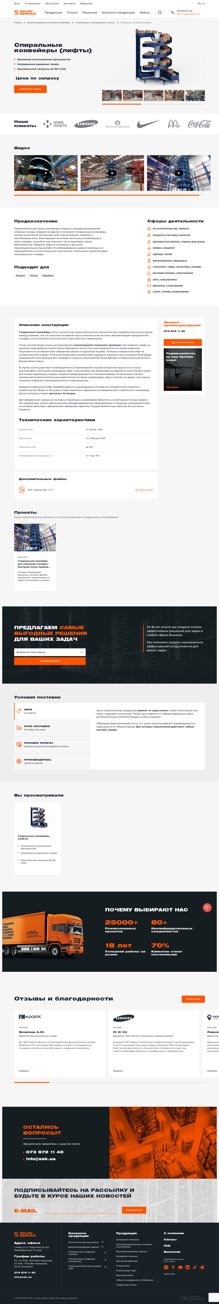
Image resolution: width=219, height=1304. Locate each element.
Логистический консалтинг (83, 1242)
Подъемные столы (126, 1285)
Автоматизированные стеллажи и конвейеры (48, 22)
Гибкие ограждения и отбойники (134, 1280)
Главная (17, 22)
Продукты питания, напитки (171, 235)
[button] (207, 907)
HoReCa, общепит (164, 248)
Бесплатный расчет (183, 342)
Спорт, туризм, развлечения (171, 292)
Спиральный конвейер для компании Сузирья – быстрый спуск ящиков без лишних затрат (34, 564)
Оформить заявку (30, 89)
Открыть (24, 1070)
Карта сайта (169, 1274)
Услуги (72, 12)
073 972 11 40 (184, 11)
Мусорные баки (124, 1275)
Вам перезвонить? (188, 13)
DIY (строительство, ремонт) (171, 228)
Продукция (53, 12)
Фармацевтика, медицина (170, 261)
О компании (32, 3)
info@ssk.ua (41, 1159)
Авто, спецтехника (165, 280)
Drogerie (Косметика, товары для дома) (179, 242)
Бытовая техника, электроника (173, 273)
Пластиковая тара (126, 1270)
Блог (17, 3)
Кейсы (145, 12)
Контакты (70, 3)
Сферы (170, 1240)
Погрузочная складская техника (81, 1253)
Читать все (193, 999)
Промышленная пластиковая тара (84, 1267)
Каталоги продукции (118, 12)
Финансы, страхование (168, 286)
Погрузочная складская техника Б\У (81, 1260)
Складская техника (126, 1256)
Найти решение (49, 661)
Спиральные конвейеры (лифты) (33, 837)
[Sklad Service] (25, 12)
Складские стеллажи (127, 1239)
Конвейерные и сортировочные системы (95, 22)
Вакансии (86, 3)
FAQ (167, 1246)
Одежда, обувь (162, 254)
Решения (89, 12)
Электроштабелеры (127, 1261)
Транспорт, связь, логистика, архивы (177, 267)
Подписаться (134, 1210)
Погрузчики (123, 1266)
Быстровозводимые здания (83, 1247)
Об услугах (52, 3)
